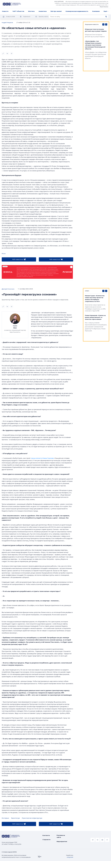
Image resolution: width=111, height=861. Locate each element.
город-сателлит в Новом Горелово (42, 458)
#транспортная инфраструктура (32, 818)
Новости (5, 11)
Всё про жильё (56, 11)
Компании (96, 11)
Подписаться (26, 16)
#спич (4, 253)
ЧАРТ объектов (18, 11)
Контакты (46, 835)
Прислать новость (43, 16)
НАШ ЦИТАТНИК (58, 1)
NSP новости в (17, 259)
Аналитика (43, 11)
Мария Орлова (104, 6)
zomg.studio (70, 857)
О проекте (46, 839)
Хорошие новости (92, 24)
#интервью (5, 818)
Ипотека (31, 11)
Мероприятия (62, 841)
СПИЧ (87, 291)
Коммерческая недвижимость (77, 11)
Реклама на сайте (61, 836)
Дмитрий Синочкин (8, 289)
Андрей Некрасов (7, 22)
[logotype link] (12, 4)
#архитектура (15, 818)
